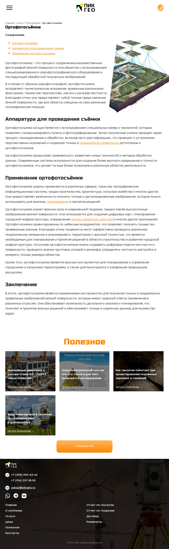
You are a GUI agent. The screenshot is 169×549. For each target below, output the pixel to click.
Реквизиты (94, 521)
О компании (13, 510)
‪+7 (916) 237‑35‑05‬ (23, 480)
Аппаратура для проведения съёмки (38, 48)
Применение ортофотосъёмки (33, 53)
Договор (92, 516)
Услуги (20, 23)
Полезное (12, 527)
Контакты (12, 533)
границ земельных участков (92, 219)
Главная (9, 23)
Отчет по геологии (100, 505)
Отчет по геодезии (100, 510)
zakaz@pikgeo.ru (23, 487)
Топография (33, 23)
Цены (9, 521)
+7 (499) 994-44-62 (24, 474)
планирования (57, 201)
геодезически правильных (99, 143)
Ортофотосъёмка (24, 43)
